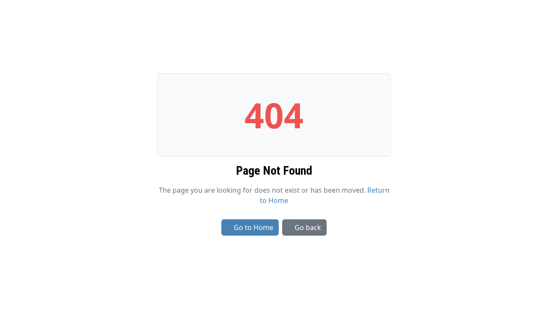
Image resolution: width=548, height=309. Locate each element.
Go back (308, 227)
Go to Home (253, 227)
